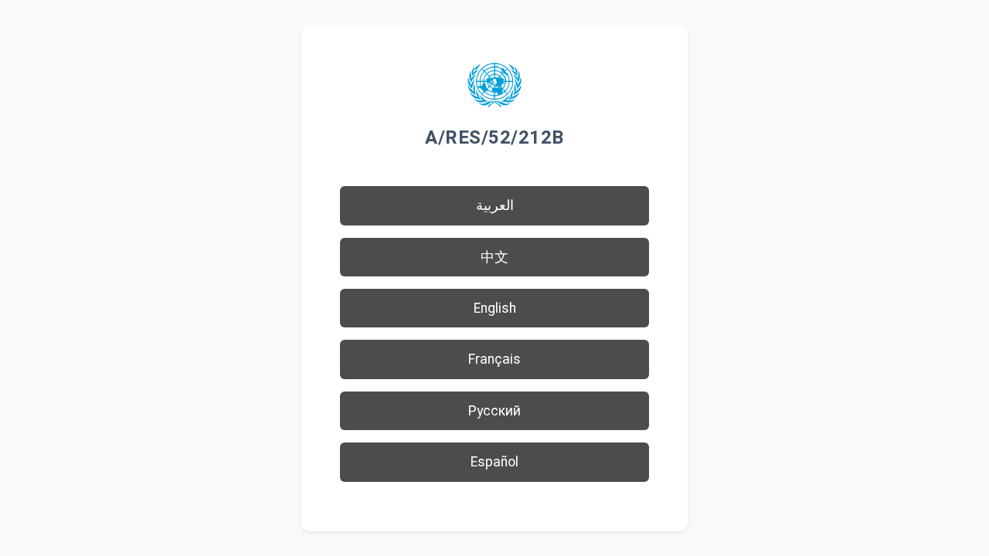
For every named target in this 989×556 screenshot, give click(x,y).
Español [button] (494, 462)
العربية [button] (495, 205)
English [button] (495, 308)
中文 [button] (494, 257)
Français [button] (494, 359)
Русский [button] (494, 411)
